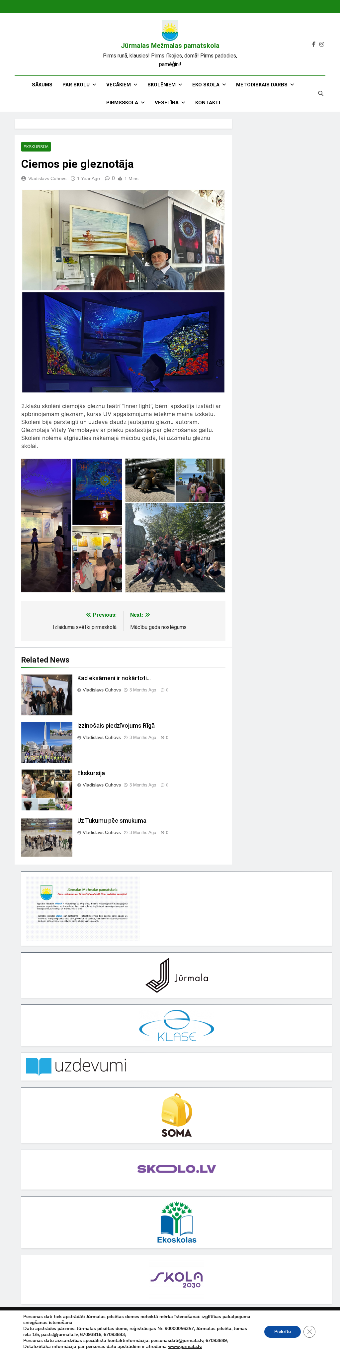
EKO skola (205, 85)
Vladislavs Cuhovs (47, 178)
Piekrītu (282, 1331)
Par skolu (76, 85)
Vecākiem (118, 85)
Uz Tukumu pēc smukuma (111, 820)
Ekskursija (36, 147)
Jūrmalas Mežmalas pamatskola (170, 46)
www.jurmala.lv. (185, 1346)
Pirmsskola (122, 103)
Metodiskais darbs (262, 85)
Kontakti (207, 103)
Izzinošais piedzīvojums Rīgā (116, 725)
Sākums (42, 85)
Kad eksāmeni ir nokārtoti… (114, 678)
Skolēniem (161, 85)
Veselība (167, 103)
